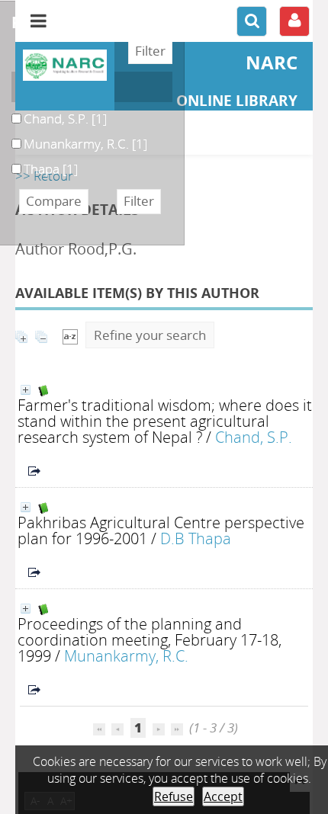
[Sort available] (70, 335)
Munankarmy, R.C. (126, 655)
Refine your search (150, 335)
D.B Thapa (195, 538)
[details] (26, 390)
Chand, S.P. (253, 436)
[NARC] (65, 65)
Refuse (173, 796)
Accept (223, 796)
